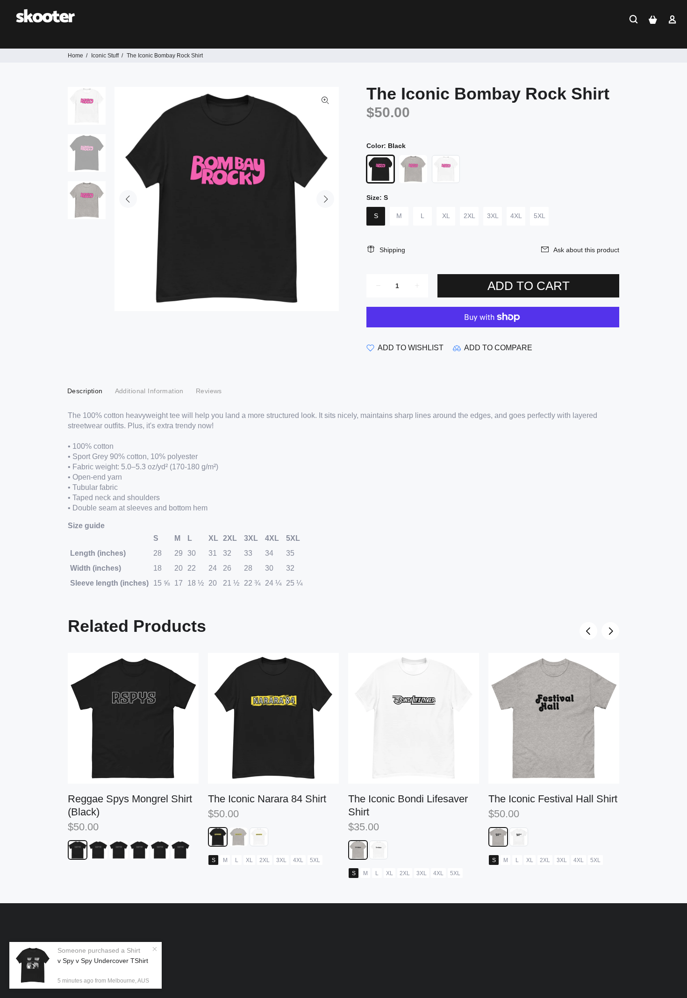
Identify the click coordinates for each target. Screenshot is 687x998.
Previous (128, 199)
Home (75, 55)
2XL (469, 215)
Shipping (392, 250)
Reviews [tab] (209, 391)
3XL (493, 215)
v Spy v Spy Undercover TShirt (102, 960)
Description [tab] (85, 391)
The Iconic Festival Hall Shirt (552, 799)
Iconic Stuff (105, 55)
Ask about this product (586, 250)
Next (325, 199)
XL (446, 215)
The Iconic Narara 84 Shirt (267, 799)
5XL (539, 215)
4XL (516, 215)
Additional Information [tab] (149, 391)
